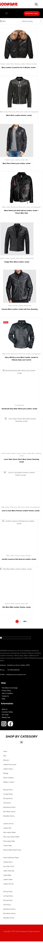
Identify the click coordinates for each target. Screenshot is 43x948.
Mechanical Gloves (9, 807)
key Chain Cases (8, 866)
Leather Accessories (9, 764)
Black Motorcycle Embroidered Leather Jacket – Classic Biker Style (21, 211)
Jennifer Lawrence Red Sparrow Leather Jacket (19, 559)
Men (12, 64)
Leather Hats (7, 828)
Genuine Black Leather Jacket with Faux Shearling (20, 309)
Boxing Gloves (8, 790)
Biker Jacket (3, 112)
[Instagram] (4, 723)
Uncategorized (33, 112)
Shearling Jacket (19, 64)
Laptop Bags (7, 875)
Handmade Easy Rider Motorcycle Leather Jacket (19, 409)
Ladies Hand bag (8, 871)
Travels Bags (7, 845)
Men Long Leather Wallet (11, 837)
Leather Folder (7, 879)
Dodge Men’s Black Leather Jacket (16, 262)
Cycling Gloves (8, 794)
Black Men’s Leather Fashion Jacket (19, 115)
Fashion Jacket (5, 64)
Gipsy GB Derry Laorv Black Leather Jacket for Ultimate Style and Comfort (21, 358)
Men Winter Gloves (9, 811)
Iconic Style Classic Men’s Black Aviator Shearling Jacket (21, 460)
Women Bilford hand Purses (12, 850)
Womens (28, 555)
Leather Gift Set (8, 823)
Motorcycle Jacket (22, 112)
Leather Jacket (20, 160)
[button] (6, 13)
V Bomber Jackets (31, 64)
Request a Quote (8, 782)
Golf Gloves (7, 803)
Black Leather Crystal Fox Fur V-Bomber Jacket (19, 67)
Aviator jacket (6, 453)
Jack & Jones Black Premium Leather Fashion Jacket (20, 511)
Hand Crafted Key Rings (11, 857)
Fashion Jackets (20, 555)
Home (5, 751)
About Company (8, 777)
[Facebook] (10, 723)
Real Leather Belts (9, 841)
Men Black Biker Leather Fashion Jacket (16, 607)
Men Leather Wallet (9, 832)
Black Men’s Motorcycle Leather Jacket (16, 163)
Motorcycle (11, 112)
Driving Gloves (8, 798)
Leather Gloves (8, 769)
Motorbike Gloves (9, 816)
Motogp (5, 773)
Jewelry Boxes (8, 862)
